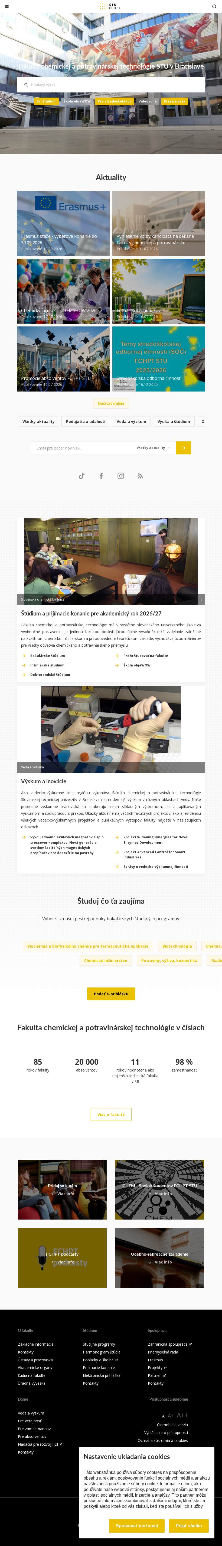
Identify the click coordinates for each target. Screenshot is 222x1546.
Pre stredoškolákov (115, 101)
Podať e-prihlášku (111, 993)
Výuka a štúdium (174, 421)
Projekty (155, 1367)
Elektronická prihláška (101, 1375)
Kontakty (26, 1352)
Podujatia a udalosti (85, 421)
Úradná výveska (31, 1383)
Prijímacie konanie (99, 1367)
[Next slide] (201, 599)
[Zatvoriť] (6, 6)
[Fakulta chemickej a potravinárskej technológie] (110, 6)
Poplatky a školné (98, 1359)
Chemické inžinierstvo (105, 960)
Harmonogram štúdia (101, 1352)
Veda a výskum (131, 421)
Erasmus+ (156, 1359)
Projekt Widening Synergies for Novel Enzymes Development (155, 840)
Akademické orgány (35, 1367)
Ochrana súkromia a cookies (163, 1440)
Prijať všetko (189, 1525)
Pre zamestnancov (34, 1428)
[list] (111, 421)
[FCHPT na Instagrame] (121, 475)
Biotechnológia (177, 946)
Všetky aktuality (38, 421)
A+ (171, 1415)
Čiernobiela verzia (172, 1424)
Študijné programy (99, 1344)
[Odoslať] (183, 447)
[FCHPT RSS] (140, 475)
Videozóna (148, 101)
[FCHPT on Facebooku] (101, 475)
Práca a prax (174, 101)
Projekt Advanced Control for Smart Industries (154, 854)
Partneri (155, 1375)
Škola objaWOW (77, 101)
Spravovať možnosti (137, 1525)
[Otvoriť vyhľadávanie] (214, 6)
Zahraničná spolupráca (168, 1344)
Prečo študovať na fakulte (145, 655)
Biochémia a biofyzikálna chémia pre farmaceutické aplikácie (87, 946)
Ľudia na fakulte (31, 1375)
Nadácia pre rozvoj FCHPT (41, 1444)
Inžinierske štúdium (47, 665)
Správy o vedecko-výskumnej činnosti (155, 866)
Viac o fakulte (111, 1114)
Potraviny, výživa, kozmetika (169, 960)
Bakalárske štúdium (47, 655)
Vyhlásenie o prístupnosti (166, 1432)
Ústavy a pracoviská (35, 1359)
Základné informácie (36, 1344)
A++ (182, 1414)
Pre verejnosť (29, 1420)
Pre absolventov (32, 1436)
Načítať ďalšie (111, 403)
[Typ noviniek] (153, 447)
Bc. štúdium (47, 101)
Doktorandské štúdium (50, 674)
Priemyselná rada (163, 1352)
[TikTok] (82, 475)
